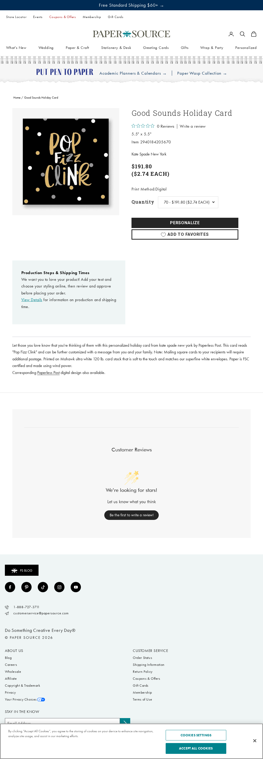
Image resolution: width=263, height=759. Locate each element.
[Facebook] (10, 587)
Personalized (246, 47)
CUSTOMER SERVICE (150, 650)
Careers (11, 664)
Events (38, 17)
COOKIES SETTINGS (196, 735)
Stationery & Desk (116, 47)
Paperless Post (48, 372)
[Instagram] (59, 587)
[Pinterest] (26, 587)
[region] (65, 161)
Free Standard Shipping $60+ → (131, 5)
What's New (16, 47)
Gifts (185, 47)
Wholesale (13, 671)
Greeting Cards (156, 47)
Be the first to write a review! (132, 515)
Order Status (142, 658)
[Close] (254, 740)
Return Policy (143, 671)
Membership (92, 17)
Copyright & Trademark (22, 685)
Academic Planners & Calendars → (133, 73)
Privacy (10, 692)
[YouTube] (76, 587)
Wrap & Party (211, 47)
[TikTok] (43, 587)
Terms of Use (142, 699)
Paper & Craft (77, 47)
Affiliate (11, 678)
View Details (31, 299)
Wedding (46, 47)
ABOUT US (14, 650)
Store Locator (16, 17)
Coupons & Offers (62, 17)
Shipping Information (149, 664)
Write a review (192, 126)
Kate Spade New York (149, 154)
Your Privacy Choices (21, 699)
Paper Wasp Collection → (202, 73)
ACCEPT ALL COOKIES (196, 748)
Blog (8, 658)
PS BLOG (26, 570)
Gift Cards (116, 17)
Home (17, 97)
